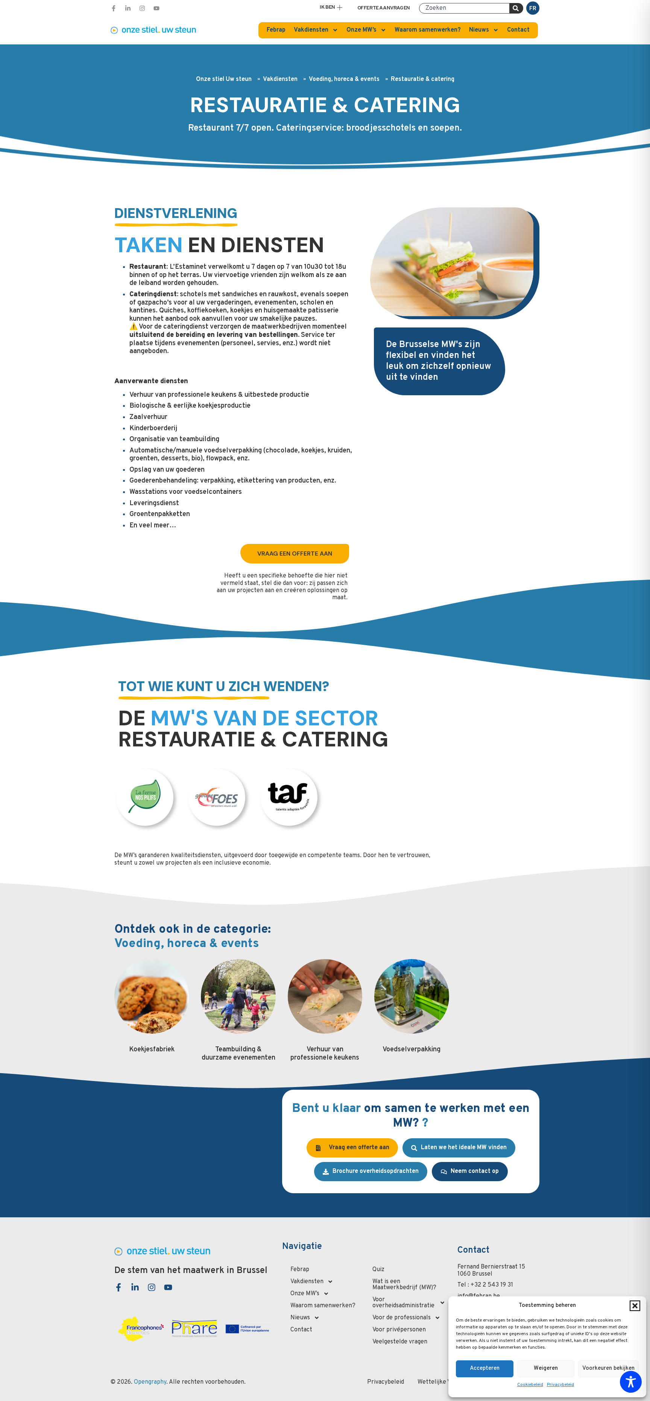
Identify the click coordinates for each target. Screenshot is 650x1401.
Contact (518, 30)
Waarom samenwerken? (428, 30)
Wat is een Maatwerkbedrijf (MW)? (404, 1284)
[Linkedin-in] (128, 8)
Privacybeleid (560, 1385)
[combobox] (464, 8)
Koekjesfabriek (152, 1049)
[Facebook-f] (114, 8)
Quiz (378, 1269)
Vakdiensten (311, 30)
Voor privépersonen (399, 1330)
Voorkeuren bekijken (608, 1368)
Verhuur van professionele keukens (324, 1053)
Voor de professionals (401, 1318)
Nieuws (479, 30)
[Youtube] (156, 8)
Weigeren (546, 1368)
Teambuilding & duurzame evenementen (238, 1053)
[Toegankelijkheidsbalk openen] (630, 1381)
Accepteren (485, 1368)
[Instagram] (142, 8)
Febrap (276, 30)
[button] (635, 1306)
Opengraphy (150, 1382)
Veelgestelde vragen (399, 1342)
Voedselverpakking (411, 1049)
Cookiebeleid (530, 1385)
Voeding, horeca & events (344, 79)
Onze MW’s (361, 30)
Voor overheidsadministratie (403, 1303)
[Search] (516, 8)
